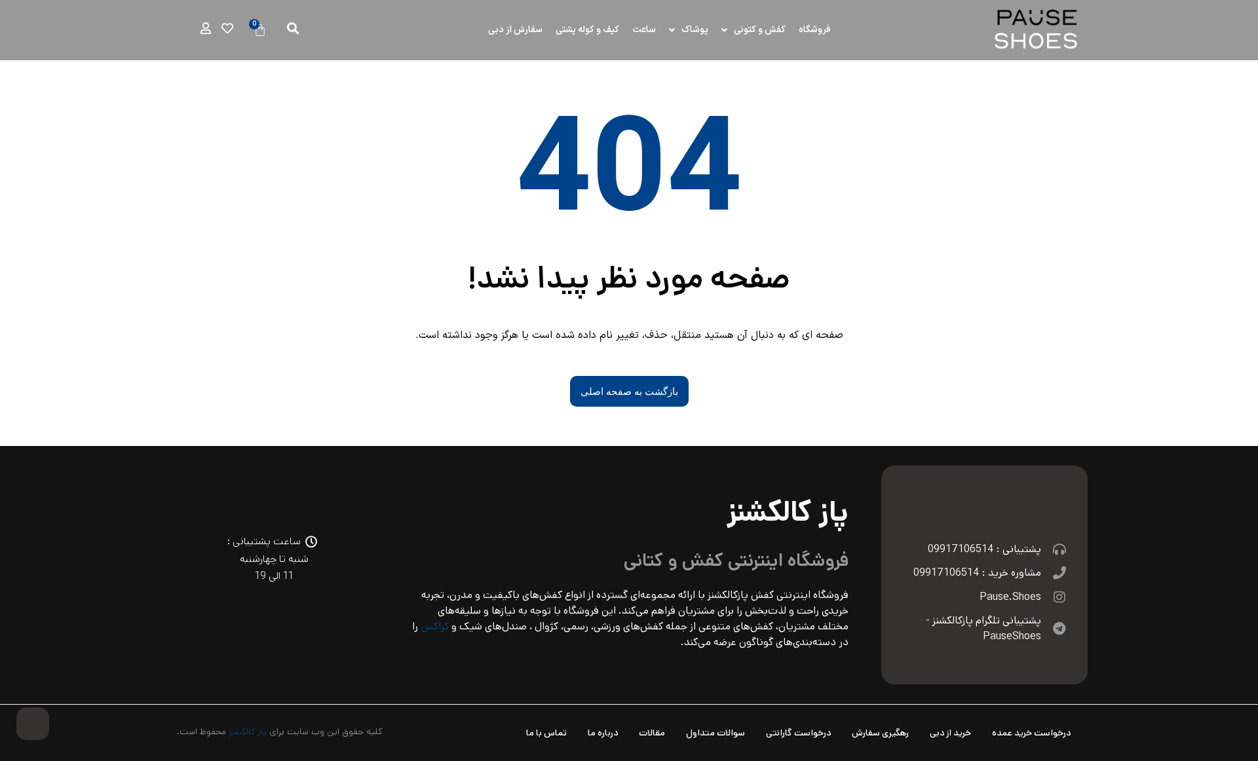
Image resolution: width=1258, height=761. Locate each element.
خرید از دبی (950, 732)
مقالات (652, 732)
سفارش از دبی (515, 30)
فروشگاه (815, 30)
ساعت (644, 30)
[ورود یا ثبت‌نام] (206, 28)
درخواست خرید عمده (1031, 732)
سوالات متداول (715, 732)
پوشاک (694, 30)
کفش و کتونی (760, 30)
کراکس (435, 626)
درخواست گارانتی (798, 732)
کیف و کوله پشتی (587, 30)
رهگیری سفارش (880, 732)
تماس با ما (546, 732)
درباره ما (603, 732)
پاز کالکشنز (248, 731)
